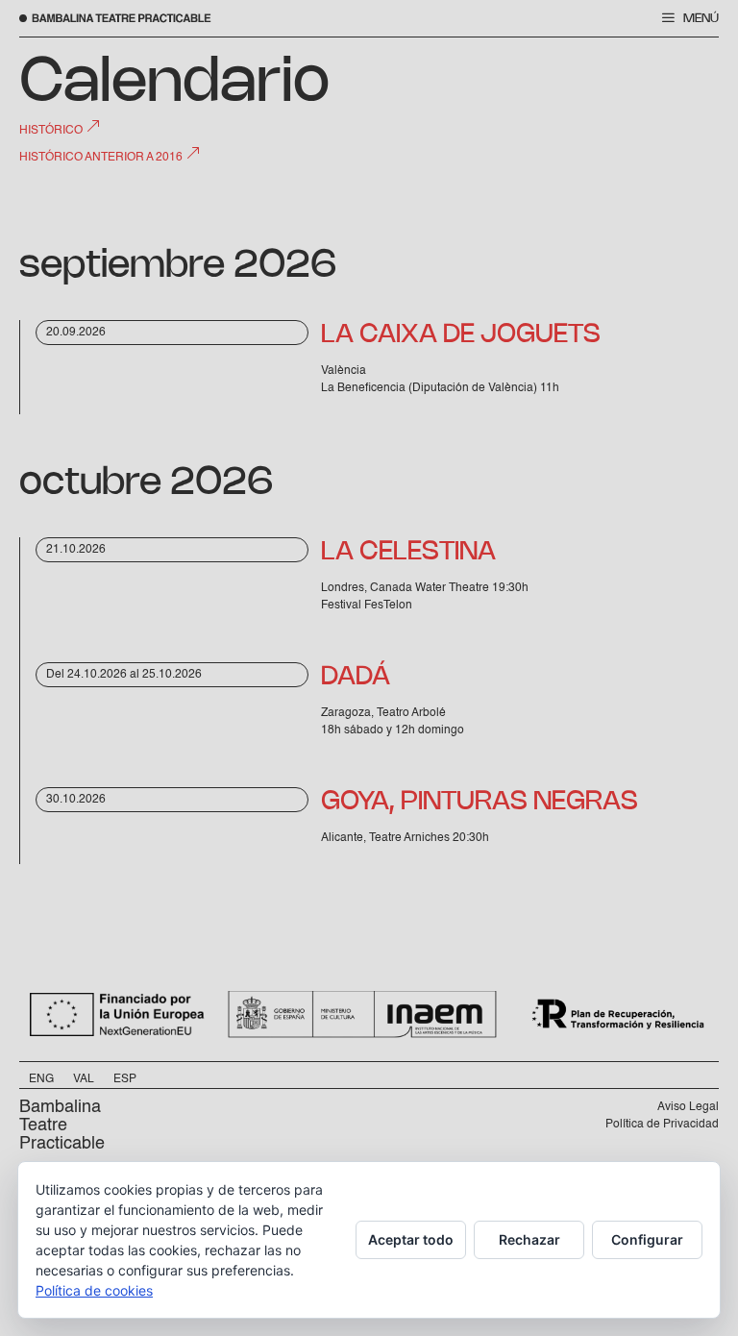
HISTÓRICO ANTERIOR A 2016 (102, 157)
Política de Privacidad (662, 1124)
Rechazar (529, 1239)
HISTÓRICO (52, 130)
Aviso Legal (688, 1107)
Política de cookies (94, 1290)
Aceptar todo (411, 1239)
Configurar (647, 1239)
